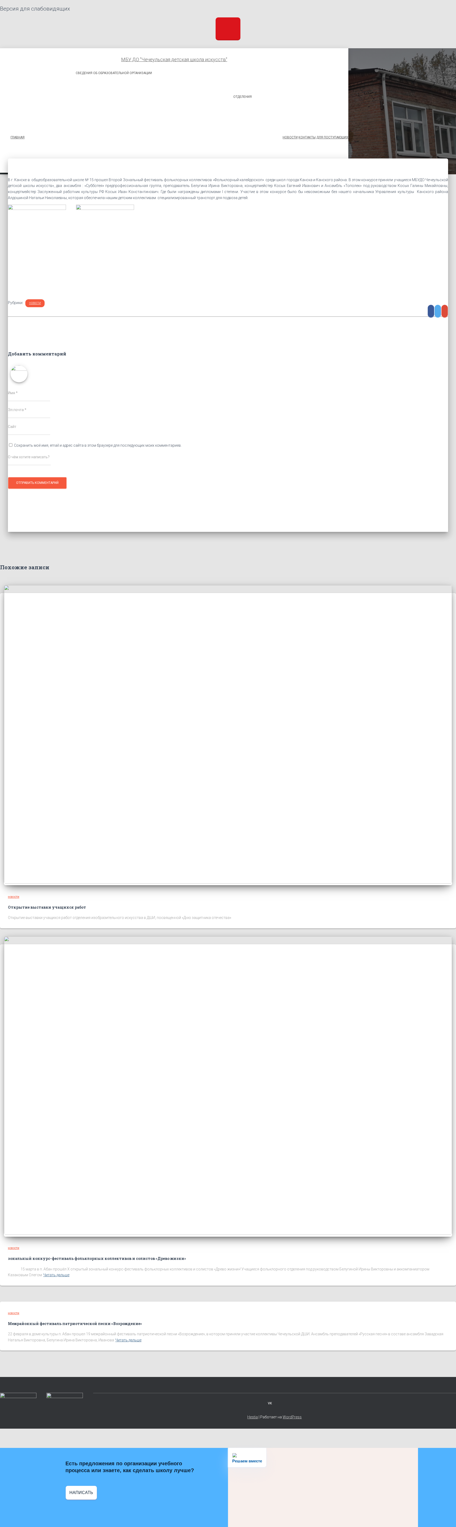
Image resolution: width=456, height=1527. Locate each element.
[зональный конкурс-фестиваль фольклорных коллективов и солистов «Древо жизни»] (228, 1233)
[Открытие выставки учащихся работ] (228, 882)
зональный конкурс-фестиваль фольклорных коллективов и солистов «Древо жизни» (97, 1258)
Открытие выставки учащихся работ (47, 907)
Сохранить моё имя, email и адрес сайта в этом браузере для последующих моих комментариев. (98, 445)
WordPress (292, 1417)
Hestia (252, 1417)
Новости (35, 303)
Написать (81, 1492)
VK (270, 1403)
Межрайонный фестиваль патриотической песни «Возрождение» (75, 1323)
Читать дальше (56, 1275)
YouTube (281, 1403)
